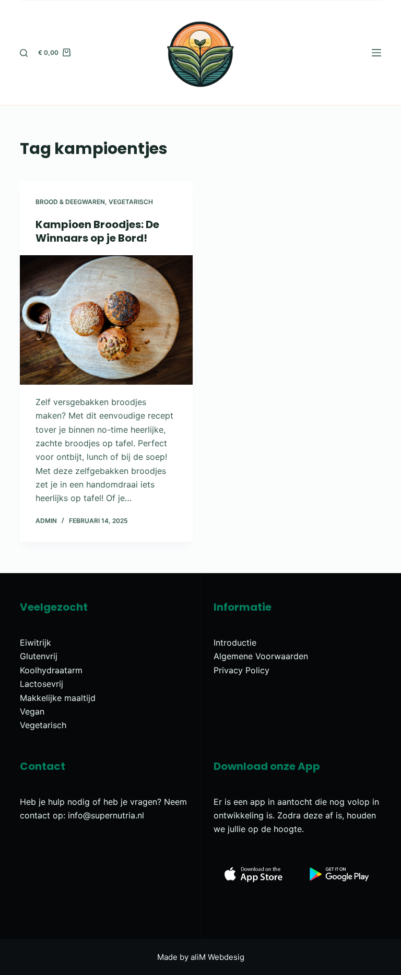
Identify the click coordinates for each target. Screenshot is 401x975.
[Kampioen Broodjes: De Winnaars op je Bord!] (106, 320)
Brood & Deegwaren (70, 202)
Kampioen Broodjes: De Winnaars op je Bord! (97, 231)
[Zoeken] (24, 53)
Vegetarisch (131, 202)
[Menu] (376, 52)
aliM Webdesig (217, 957)
